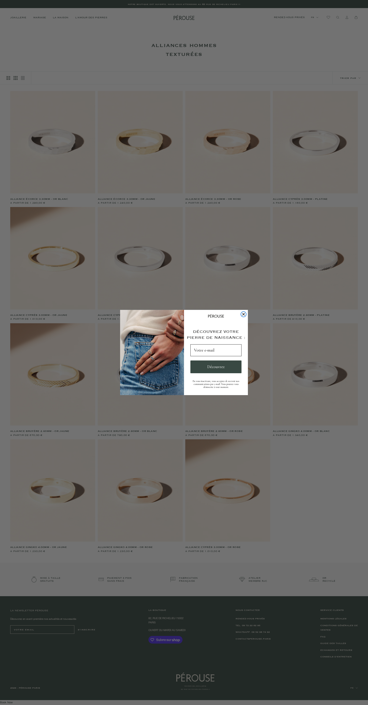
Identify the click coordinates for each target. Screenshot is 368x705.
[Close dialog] (243, 314)
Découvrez (216, 366)
